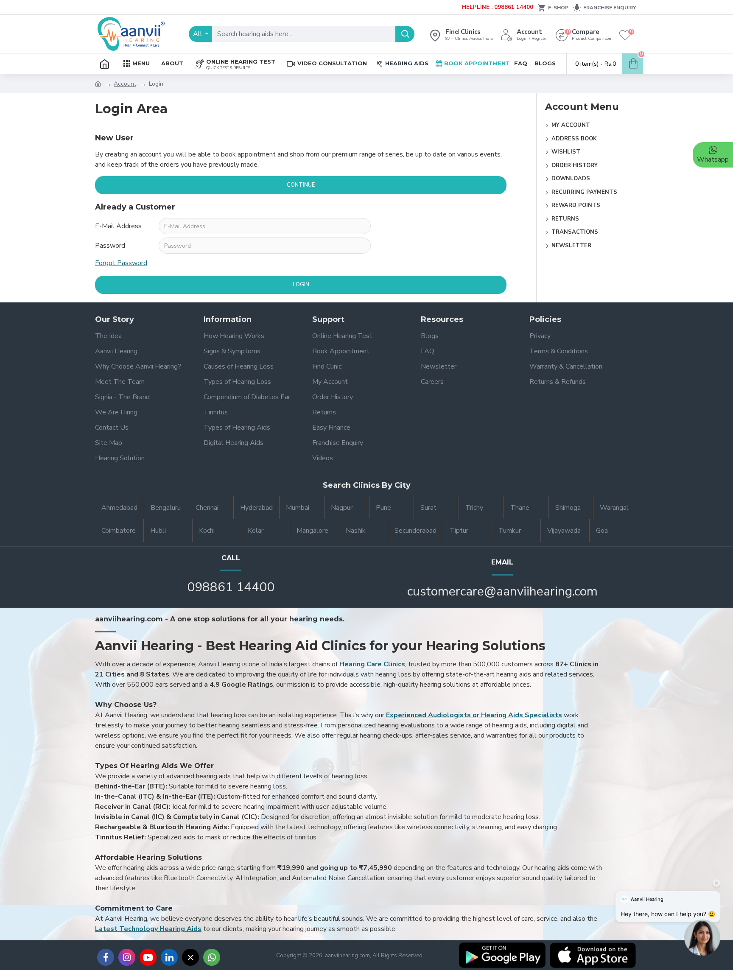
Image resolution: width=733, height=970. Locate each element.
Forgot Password (121, 263)
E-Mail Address (118, 226)
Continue (301, 185)
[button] (702, 936)
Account (125, 84)
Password (110, 245)
